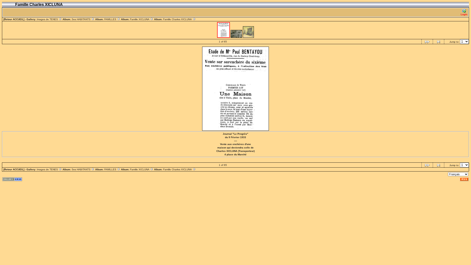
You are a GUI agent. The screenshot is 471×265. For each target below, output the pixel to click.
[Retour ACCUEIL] (13, 19)
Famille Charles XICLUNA (178, 19)
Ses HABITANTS (81, 19)
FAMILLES (110, 19)
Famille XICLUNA (140, 19)
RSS (464, 179)
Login (464, 14)
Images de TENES (48, 19)
